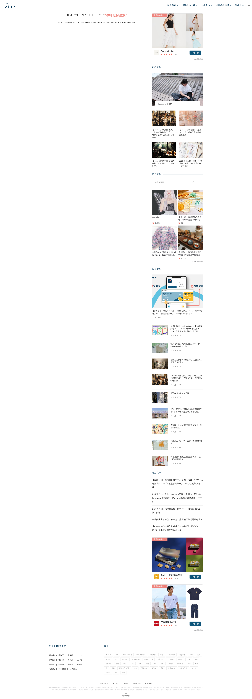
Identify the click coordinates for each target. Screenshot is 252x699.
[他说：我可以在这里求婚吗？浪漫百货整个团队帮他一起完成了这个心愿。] (160, 413)
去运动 (52, 669)
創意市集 (182, 655)
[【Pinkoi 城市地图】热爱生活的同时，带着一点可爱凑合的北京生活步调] (177, 89)
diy (117, 655)
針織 (123, 672)
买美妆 (61, 664)
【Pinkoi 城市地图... (165, 104)
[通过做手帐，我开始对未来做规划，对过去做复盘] (160, 429)
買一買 (108, 672)
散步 (125, 663)
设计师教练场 (222, 5)
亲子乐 (70, 664)
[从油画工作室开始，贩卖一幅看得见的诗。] (160, 445)
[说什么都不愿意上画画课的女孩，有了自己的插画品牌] (160, 461)
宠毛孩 (79, 664)
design (108, 655)
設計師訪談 (171, 668)
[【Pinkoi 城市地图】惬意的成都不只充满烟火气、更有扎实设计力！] (164, 150)
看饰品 (61, 655)
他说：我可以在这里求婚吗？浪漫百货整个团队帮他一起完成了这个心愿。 (186, 410)
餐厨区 (61, 660)
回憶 (116, 659)
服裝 (154, 663)
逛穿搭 (70, 655)
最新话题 (171, 5)
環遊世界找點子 (124, 668)
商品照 (108, 659)
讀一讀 (194, 668)
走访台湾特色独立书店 (179, 393)
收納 (117, 663)
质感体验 (239, 5)
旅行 (132, 663)
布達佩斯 (171, 659)
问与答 (126, 683)
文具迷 (70, 660)
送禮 (116, 672)
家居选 (52, 660)
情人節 (180, 659)
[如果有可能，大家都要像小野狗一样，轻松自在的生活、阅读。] (160, 348)
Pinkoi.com (104, 683)
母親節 (170, 663)
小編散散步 (136, 659)
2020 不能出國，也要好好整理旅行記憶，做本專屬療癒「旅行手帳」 (190, 163)
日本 (139, 663)
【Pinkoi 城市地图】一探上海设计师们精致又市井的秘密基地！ (190, 132)
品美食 (52, 664)
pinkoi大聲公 (127, 655)
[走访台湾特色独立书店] (160, 397)
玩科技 (79, 660)
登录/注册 (148, 683)
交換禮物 (153, 655)
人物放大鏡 (171, 655)
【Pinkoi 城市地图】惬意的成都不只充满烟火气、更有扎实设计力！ (163, 163)
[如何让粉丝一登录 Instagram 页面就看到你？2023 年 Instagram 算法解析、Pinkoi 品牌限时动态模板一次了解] (160, 330)
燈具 (196, 663)
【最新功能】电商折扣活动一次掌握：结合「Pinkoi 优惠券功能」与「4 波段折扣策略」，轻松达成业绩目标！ (177, 312)
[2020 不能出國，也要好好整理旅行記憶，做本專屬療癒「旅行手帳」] (191, 150)
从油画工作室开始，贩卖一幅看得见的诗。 (186, 442)
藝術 (162, 668)
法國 (189, 663)
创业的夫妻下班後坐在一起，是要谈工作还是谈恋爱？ (186, 361)
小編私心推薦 (148, 659)
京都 (161, 655)
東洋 (162, 663)
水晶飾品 (180, 663)
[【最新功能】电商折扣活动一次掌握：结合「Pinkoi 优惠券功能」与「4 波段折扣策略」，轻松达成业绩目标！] (177, 291)
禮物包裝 (144, 668)
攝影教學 (108, 663)
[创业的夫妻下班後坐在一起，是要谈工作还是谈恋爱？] (160, 363)
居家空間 (160, 659)
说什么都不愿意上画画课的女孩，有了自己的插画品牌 (186, 458)
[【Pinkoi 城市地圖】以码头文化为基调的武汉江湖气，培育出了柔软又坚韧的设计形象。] (164, 118)
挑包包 (52, 655)
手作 (188, 659)
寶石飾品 (125, 659)
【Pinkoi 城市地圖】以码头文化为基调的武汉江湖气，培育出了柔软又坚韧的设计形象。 (163, 133)
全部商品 (73, 669)
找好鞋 (79, 655)
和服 (191, 655)
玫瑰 (113, 668)
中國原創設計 (140, 655)
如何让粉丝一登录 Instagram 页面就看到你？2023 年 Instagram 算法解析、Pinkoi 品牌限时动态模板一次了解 (186, 328)
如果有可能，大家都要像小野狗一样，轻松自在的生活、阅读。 (186, 345)
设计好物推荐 (188, 5)
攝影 (196, 659)
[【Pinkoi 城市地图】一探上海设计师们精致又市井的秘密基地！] (191, 118)
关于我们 (116, 683)
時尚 (147, 663)
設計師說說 (183, 668)
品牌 (198, 655)
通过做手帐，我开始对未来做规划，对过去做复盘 (186, 426)
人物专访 (205, 5)
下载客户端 (137, 683)
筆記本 (154, 668)
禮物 (135, 668)
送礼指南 (62, 669)
